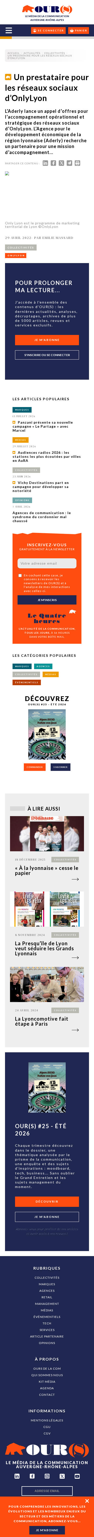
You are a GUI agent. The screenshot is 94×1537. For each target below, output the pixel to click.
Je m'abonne (47, 340)
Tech (47, 1323)
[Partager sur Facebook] (53, 164)
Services (47, 1330)
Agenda (47, 1388)
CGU (47, 1427)
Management (47, 1304)
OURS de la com (47, 1368)
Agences (47, 1291)
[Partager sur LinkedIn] (45, 164)
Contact (47, 1395)
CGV (47, 1433)
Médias (47, 1310)
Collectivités (47, 1277)
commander (35, 767)
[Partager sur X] (61, 164)
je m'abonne (47, 1530)
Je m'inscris (47, 600)
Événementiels (47, 1317)
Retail (47, 1297)
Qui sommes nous (47, 1375)
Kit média (47, 1381)
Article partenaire (47, 1336)
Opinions (47, 1343)
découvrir (47, 1201)
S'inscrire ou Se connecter (47, 355)
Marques (47, 1284)
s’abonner (60, 767)
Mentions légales (47, 1420)
